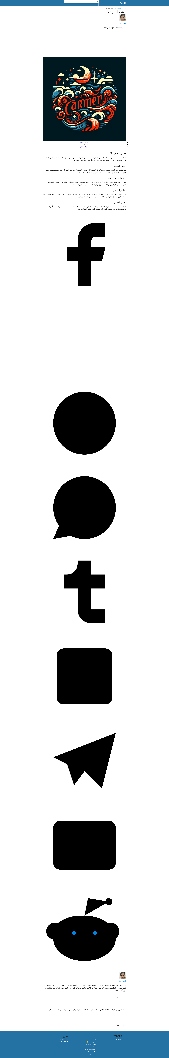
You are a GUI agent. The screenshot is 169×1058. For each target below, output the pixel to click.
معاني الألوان (92, 1054)
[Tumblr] (84, 633)
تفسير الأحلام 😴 (91, 1042)
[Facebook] (84, 296)
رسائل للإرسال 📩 (91, 1044)
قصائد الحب (93, 1047)
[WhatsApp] (84, 549)
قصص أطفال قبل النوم (90, 1049)
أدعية (94, 1039)
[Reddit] (84, 971)
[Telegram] (84, 802)
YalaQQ (123, 3)
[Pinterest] (84, 465)
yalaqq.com (119, 1039)
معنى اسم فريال (84, 142)
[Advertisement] (84, 43)
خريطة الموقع (64, 1041)
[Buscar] (98, 4)
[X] (84, 380)
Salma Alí (122, 23)
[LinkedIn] (84, 718)
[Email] (84, 887)
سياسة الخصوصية (63, 1039)
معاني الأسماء (92, 1051)
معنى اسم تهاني (84, 147)
